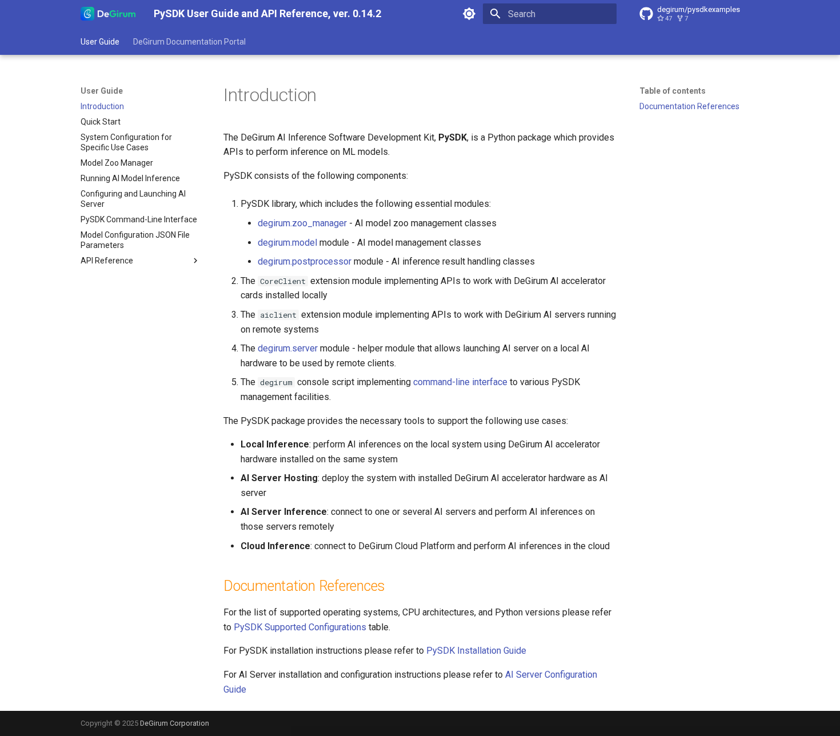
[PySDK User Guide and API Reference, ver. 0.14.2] (108, 13)
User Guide (100, 41)
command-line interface (460, 382)
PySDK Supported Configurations (300, 627)
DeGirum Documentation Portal (189, 41)
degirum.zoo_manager (302, 223)
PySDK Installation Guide (476, 650)
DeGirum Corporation (174, 723)
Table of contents (672, 90)
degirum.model (287, 242)
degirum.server (288, 348)
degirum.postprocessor (304, 261)
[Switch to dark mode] (469, 13)
